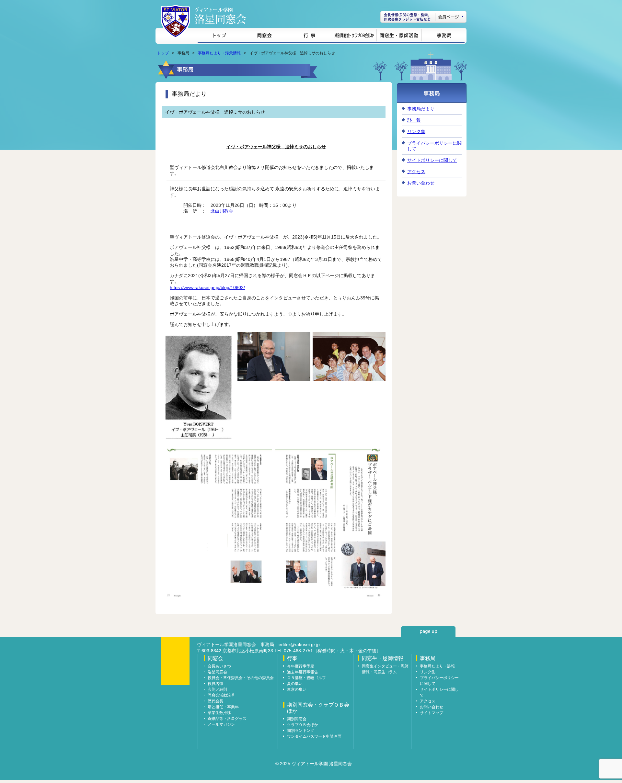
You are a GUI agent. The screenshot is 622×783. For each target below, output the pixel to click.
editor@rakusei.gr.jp (299, 644)
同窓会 (264, 36)
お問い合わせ (420, 182)
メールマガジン (221, 724)
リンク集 (416, 131)
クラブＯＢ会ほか (302, 724)
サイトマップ (431, 712)
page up (428, 631)
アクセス (416, 171)
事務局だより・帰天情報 (219, 53)
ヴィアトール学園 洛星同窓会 (220, 15)
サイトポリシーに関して (432, 160)
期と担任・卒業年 (223, 707)
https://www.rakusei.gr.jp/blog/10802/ (207, 287)
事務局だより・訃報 (437, 666)
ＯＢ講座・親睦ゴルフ (306, 678)
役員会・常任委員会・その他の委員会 (241, 678)
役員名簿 (215, 683)
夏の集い (295, 683)
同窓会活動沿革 (221, 695)
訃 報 (414, 120)
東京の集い (296, 689)
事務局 (443, 36)
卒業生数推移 (219, 712)
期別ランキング (300, 730)
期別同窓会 (296, 719)
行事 (309, 36)
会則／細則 (217, 689)
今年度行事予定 (300, 666)
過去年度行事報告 (302, 672)
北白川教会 (222, 211)
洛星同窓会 (217, 672)
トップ (219, 36)
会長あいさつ (219, 666)
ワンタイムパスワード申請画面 (314, 736)
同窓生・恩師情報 (398, 36)
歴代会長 (215, 701)
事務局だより (420, 108)
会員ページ (423, 17)
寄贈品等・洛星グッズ (227, 718)
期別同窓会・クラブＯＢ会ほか (354, 36)
